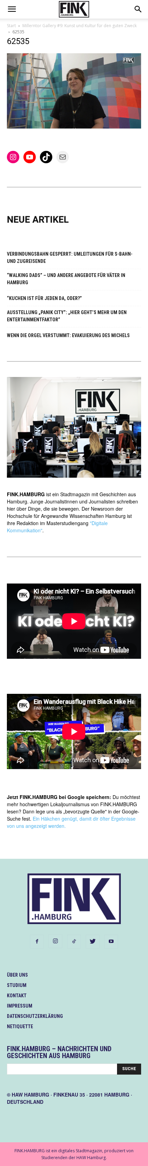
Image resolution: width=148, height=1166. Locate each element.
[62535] (74, 127)
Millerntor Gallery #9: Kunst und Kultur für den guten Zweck (79, 26)
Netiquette (20, 1026)
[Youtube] (111, 941)
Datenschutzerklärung (35, 1016)
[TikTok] (74, 941)
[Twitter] (92, 941)
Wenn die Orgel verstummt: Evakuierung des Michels (68, 335)
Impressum (19, 1006)
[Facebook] (37, 941)
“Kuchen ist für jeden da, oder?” (44, 298)
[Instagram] (55, 941)
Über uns (17, 975)
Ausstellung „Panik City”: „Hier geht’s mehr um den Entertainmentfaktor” (67, 316)
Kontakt (17, 995)
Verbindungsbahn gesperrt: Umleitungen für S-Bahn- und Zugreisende (70, 257)
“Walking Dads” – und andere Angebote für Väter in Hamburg (66, 279)
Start (11, 26)
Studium (17, 985)
